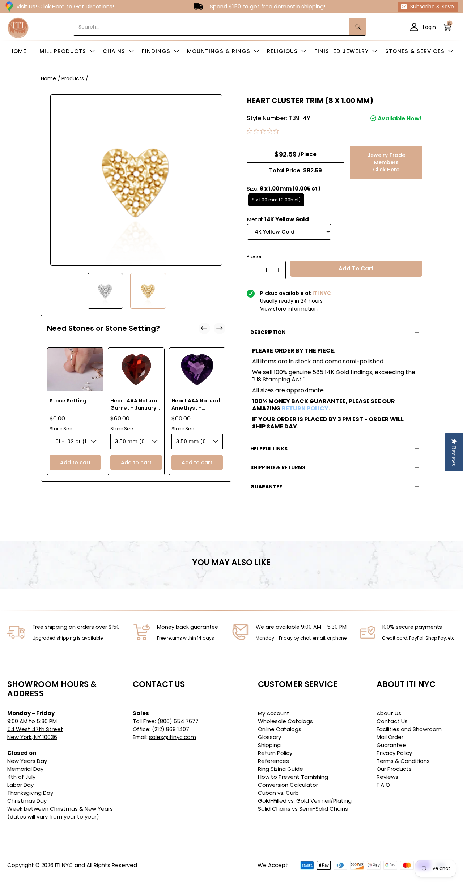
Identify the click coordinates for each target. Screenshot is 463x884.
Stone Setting (68, 400)
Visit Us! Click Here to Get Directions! (65, 6)
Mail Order (390, 737)
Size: (283, 188)
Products (72, 78)
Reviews (387, 777)
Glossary (269, 737)
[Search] (357, 27)
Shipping (269, 745)
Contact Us (392, 721)
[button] (449, 26)
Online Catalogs (279, 729)
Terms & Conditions (403, 761)
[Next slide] (219, 328)
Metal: (278, 219)
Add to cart (75, 462)
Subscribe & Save (432, 6)
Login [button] (429, 26)
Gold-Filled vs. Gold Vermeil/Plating (305, 800)
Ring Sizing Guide (280, 769)
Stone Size (61, 429)
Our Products (394, 769)
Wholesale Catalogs (285, 721)
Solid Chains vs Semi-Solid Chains (303, 808)
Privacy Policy (394, 753)
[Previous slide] (204, 328)
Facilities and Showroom (409, 729)
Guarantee (391, 745)
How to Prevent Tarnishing (293, 777)
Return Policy (275, 753)
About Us (389, 713)
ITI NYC (64, 865)
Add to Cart (356, 268)
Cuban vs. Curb (278, 793)
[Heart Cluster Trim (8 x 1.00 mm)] (105, 291)
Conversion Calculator (288, 785)
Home (48, 78)
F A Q (383, 785)
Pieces (255, 256)
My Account (273, 713)
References (273, 761)
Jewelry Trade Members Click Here (386, 162)
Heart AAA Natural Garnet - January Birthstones (134, 408)
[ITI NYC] (18, 26)
